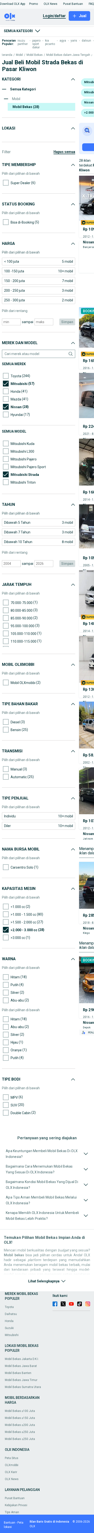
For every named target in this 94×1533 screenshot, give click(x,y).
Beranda (6, 55)
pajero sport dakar (36, 44)
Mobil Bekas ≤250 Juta (20, 1432)
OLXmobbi (11, 1465)
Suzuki (9, 1328)
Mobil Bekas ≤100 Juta (20, 1411)
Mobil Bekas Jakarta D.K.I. (22, 1359)
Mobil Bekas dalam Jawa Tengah (68, 55)
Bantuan (9, 1522)
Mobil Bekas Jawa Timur (21, 1380)
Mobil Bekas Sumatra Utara (23, 1387)
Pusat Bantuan (15, 1498)
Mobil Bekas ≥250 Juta (20, 1439)
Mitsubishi (12, 1335)
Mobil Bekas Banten (18, 1373)
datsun (86, 40)
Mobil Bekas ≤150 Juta (20, 1418)
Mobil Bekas (35, 55)
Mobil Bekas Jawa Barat (21, 1366)
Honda (9, 1321)
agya (63, 40)
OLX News (12, 1479)
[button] (12, 4)
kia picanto (50, 42)
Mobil (19, 55)
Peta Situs (11, 1458)
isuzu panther (23, 42)
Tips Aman (12, 1512)
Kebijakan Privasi (16, 1505)
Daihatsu (11, 1314)
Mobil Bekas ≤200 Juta (20, 1425)
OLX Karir (11, 1472)
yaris (74, 40)
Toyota (9, 1307)
